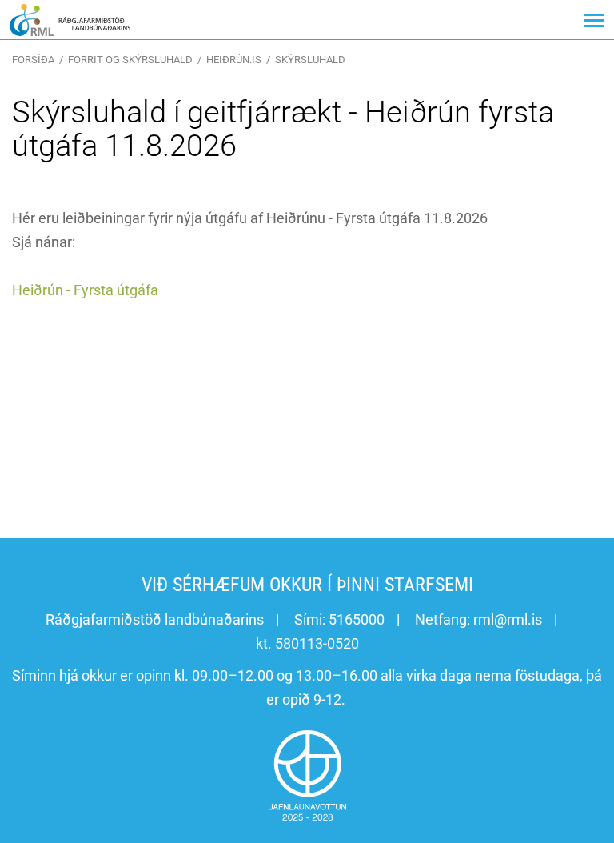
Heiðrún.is (233, 60)
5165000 (357, 619)
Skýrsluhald (310, 60)
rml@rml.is (507, 619)
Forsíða (33, 60)
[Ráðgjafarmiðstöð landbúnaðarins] (70, 19)
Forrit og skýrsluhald (130, 60)
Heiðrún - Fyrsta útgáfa (85, 290)
